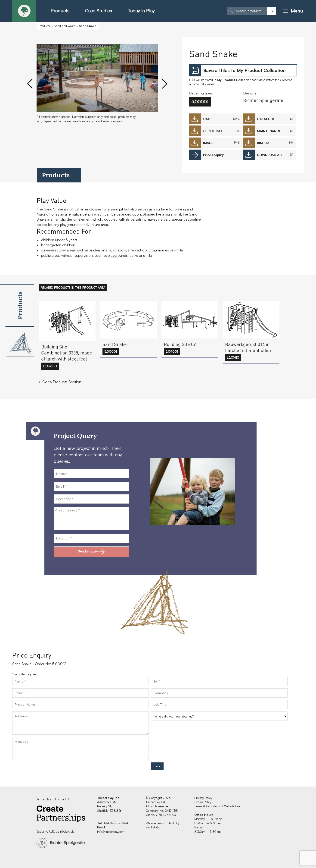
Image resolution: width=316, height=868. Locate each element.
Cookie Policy (202, 802)
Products (60, 10)
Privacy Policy (203, 798)
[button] (292, 11)
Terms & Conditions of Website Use (217, 806)
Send (157, 766)
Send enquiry (88, 551)
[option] (97, 85)
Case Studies (98, 10)
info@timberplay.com (110, 832)
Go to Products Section (61, 381)
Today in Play (141, 10)
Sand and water (64, 26)
